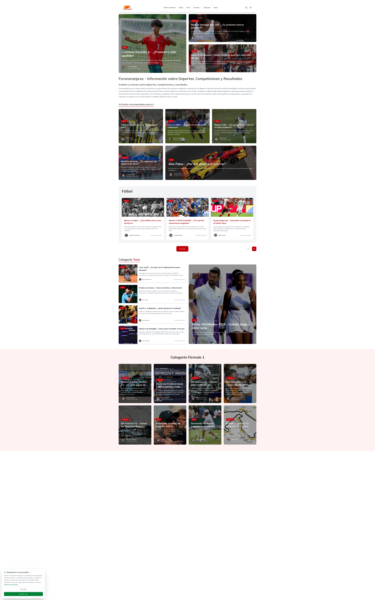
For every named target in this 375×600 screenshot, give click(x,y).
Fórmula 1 (196, 8)
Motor (216, 8)
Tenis (188, 8)
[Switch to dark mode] (250, 7)
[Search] (246, 7)
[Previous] (248, 249)
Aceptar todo (23, 594)
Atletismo (207, 8)
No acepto (23, 589)
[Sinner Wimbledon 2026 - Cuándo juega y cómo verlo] (222, 304)
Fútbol (181, 8)
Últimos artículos (169, 8)
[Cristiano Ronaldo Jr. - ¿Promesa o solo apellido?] (152, 43)
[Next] (254, 249)
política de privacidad (11, 584)
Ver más (182, 249)
